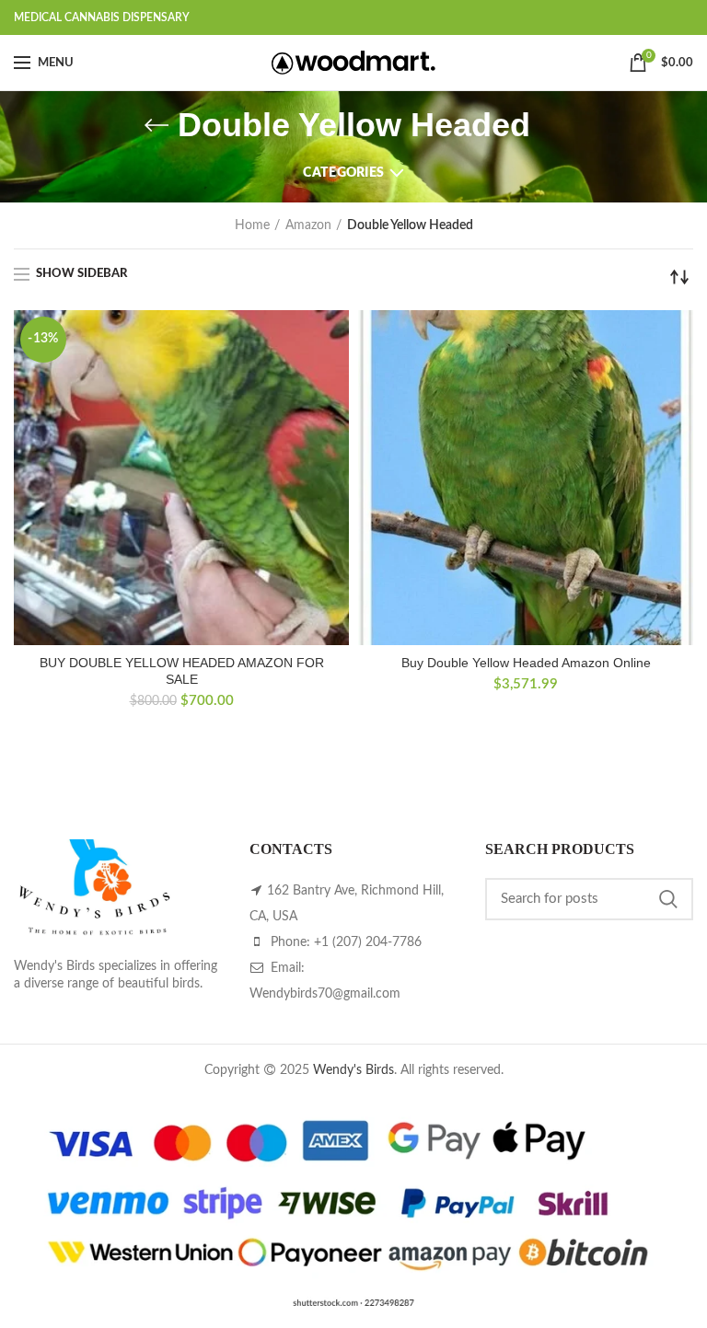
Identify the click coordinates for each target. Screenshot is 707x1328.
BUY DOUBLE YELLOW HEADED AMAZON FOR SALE (182, 671)
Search (668, 899)
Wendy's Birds (353, 1070)
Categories (343, 173)
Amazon (308, 225)
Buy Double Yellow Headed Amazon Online (526, 662)
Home (252, 225)
